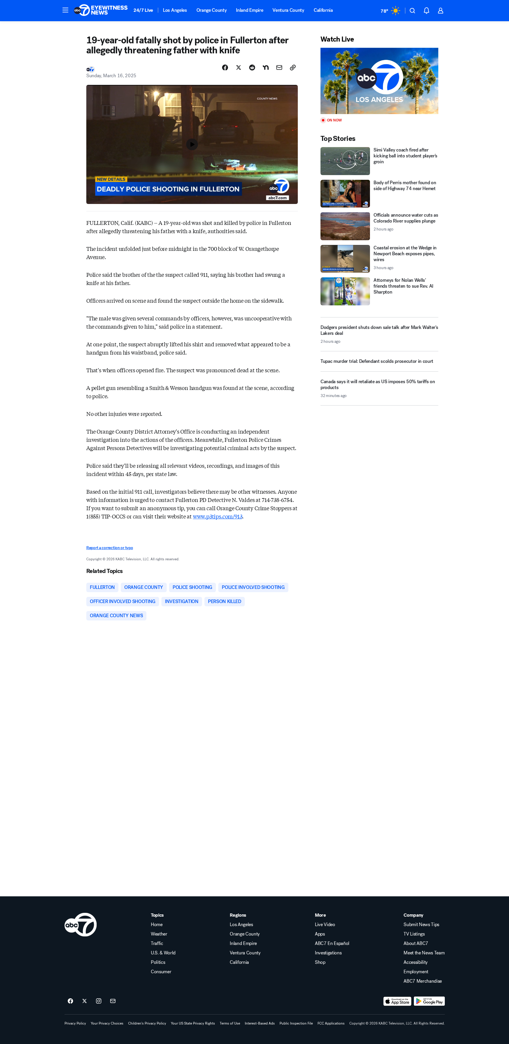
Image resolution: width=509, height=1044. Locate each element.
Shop (320, 962)
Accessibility (416, 962)
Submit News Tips (421, 924)
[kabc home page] (81, 924)
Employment (416, 971)
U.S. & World (163, 953)
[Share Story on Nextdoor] (266, 67)
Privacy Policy (75, 1023)
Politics (158, 962)
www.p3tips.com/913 (217, 516)
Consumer (161, 971)
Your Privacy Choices (107, 1023)
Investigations (328, 953)
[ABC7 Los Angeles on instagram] (99, 1001)
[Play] (379, 81)
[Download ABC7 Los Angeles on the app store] (397, 1001)
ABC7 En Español (332, 943)
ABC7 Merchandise (423, 981)
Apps (320, 934)
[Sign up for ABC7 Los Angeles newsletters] (113, 1001)
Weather (159, 934)
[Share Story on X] (239, 67)
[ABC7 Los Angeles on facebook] (70, 1001)
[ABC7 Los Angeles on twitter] (84, 1001)
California (323, 10)
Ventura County (288, 10)
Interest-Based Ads (260, 1023)
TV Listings (414, 934)
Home (157, 924)
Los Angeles (175, 10)
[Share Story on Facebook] (225, 67)
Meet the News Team (424, 953)
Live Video (325, 924)
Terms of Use (230, 1023)
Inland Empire (249, 10)
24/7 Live (143, 10)
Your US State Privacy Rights (193, 1023)
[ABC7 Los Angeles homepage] (101, 10)
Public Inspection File (296, 1023)
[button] (65, 10)
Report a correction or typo (109, 548)
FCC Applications (331, 1023)
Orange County (211, 10)
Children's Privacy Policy (147, 1023)
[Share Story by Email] (279, 67)
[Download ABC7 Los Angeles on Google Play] (429, 1001)
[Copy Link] (293, 67)
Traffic (157, 943)
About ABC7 (416, 943)
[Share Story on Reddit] (252, 67)
